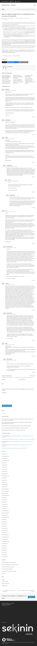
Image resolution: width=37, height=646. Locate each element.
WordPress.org (4, 585)
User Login (18, 1)
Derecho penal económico (7, 569)
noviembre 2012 (6, 537)
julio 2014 (5, 497)
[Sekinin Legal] (18, 637)
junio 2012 (5, 547)
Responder (33, 116)
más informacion (6, 448)
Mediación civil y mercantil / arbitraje (9, 571)
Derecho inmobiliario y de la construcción (22, 18)
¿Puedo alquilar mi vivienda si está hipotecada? (18, 448)
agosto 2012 (5, 543)
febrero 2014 (5, 506)
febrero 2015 (5, 484)
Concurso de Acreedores (6, 55)
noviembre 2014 (6, 491)
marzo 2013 (5, 528)
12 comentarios (5, 19)
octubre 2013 (5, 515)
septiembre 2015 (6, 475)
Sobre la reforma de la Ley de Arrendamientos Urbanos (26, 591)
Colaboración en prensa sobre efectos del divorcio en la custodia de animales (17, 425)
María (6, 343)
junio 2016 (5, 462)
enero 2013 (5, 532)
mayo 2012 (5, 550)
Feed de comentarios (5, 583)
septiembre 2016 (6, 460)
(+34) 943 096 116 (6, 1)
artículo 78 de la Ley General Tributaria (15, 31)
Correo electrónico (22, 379)
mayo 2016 (5, 464)
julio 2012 (5, 545)
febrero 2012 (5, 556)
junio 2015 (5, 480)
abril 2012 (5, 552)
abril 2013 (5, 526)
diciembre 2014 (6, 488)
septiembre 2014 (6, 495)
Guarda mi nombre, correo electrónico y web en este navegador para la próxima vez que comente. (18, 390)
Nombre (3, 379)
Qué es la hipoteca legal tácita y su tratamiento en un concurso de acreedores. (21, 439)
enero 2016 (5, 471)
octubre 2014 (5, 493)
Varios (4, 573)
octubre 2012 (5, 539)
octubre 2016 (5, 458)
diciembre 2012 (6, 534)
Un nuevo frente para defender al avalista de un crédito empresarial (6, 76)
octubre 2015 (5, 473)
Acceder (3, 579)
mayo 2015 (5, 482)
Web (2, 383)
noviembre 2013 (6, 513)
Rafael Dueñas (11, 18)
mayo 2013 (5, 523)
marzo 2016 (5, 469)
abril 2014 (5, 502)
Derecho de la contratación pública (9, 562)
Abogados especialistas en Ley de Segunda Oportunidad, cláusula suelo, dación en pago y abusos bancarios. (18, 643)
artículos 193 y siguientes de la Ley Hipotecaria (22, 30)
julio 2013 (5, 519)
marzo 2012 (5, 554)
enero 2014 (5, 508)
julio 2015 (5, 478)
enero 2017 (5, 454)
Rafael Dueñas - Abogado (9, 5)
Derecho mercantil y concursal (8, 566)
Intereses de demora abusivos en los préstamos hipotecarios (18, 76)
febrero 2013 (5, 530)
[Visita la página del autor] (4, 67)
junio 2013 (5, 521)
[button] (34, 5)
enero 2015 (5, 486)
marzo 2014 (5, 504)
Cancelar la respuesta (32, 375)
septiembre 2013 (6, 517)
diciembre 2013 (6, 510)
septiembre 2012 (6, 541)
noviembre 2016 (6, 456)
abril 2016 (5, 467)
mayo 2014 (5, 499)
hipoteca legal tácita (16, 55)
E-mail (13, 1)
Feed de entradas (5, 581)
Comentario (4, 392)
